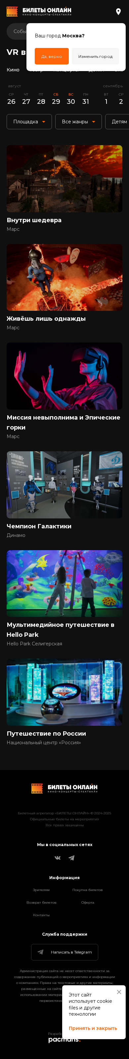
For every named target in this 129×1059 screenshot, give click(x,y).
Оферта (87, 902)
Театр (36, 70)
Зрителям (41, 890)
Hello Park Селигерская (34, 644)
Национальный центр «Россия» (44, 743)
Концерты (66, 70)
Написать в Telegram (71, 952)
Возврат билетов (41, 902)
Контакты (41, 915)
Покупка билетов (87, 890)
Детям (96, 70)
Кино (13, 70)
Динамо (16, 535)
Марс (13, 229)
